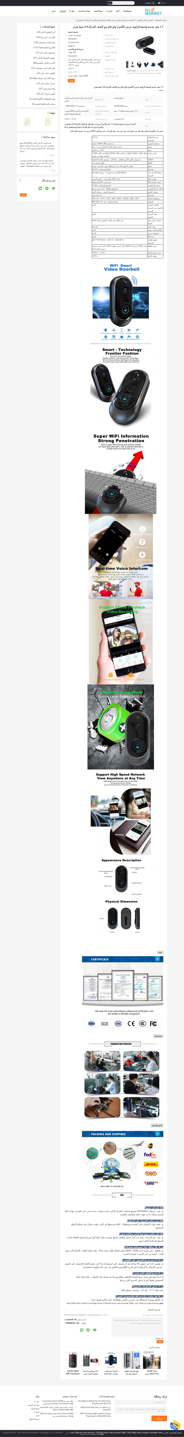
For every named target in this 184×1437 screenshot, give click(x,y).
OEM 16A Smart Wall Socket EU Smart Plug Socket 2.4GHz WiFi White (95, 1415)
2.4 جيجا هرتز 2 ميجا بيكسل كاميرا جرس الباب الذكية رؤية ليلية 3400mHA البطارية (90, 1372)
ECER (102, 1434)
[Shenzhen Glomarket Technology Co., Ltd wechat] (42, 188)
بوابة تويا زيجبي (49, 88)
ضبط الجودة (98, 11)
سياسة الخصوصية (175, 1433)
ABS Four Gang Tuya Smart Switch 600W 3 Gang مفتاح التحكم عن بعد (56, 1415)
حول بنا (72, 11)
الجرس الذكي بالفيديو (145, 20)
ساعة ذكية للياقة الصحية (45, 104)
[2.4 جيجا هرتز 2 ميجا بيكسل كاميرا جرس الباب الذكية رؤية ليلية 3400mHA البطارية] (90, 1360)
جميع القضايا (127, 11)
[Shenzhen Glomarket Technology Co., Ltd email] (55, 188)
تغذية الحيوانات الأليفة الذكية (43, 99)
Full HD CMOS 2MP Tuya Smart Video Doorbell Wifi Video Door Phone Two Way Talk (73, 1372)
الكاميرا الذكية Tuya (47, 47)
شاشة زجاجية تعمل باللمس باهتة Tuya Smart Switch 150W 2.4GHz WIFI (56, 1408)
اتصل (71, 81)
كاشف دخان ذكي (48, 73)
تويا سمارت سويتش (47, 42)
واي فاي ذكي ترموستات (45, 68)
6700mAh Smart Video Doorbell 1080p (118, 1303)
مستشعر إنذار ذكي (47, 52)
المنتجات (62, 11)
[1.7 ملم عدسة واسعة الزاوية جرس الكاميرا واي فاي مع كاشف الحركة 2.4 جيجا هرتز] (145, 45)
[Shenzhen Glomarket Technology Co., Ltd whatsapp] (48, 188)
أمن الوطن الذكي (48, 32)
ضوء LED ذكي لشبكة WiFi (44, 78)
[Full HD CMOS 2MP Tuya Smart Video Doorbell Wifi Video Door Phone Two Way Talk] (73, 1360)
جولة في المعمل (84, 11)
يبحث (109, 3)
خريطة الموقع (34, 1419)
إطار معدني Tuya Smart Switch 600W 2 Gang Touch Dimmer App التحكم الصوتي (57, 1402)
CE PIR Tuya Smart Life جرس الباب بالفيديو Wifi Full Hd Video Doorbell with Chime (151, 1372)
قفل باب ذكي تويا (48, 37)
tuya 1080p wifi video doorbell (146, 1303)
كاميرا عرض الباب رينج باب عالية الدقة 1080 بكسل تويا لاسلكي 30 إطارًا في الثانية (111, 1372)
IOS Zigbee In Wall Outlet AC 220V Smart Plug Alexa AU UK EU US (94, 1402)
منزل (54, 11)
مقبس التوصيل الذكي (46, 58)
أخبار (117, 11)
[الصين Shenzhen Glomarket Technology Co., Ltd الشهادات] (27, 121)
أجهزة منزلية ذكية (47, 94)
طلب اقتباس (150, 3)
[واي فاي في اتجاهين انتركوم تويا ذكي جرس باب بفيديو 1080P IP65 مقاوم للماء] (131, 1360)
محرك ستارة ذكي (48, 83)
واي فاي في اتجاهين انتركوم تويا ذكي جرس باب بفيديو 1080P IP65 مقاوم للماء (131, 1372)
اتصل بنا (109, 11)
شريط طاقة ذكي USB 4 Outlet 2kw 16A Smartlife (95, 1408)
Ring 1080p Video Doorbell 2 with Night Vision (85, 1303)
